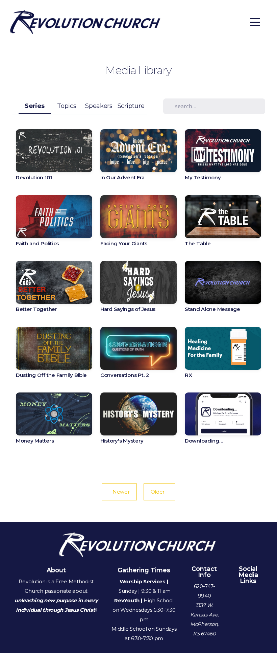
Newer (119, 492)
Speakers (98, 106)
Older (160, 492)
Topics (66, 106)
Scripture (131, 106)
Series (34, 106)
